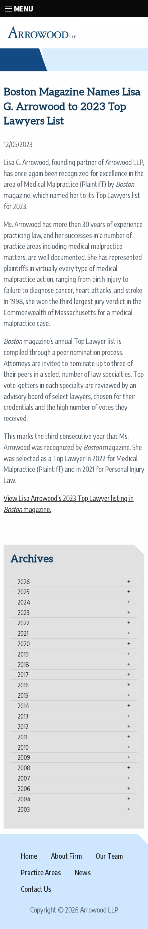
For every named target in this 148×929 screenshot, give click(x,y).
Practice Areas (41, 872)
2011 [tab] (22, 737)
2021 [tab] (23, 633)
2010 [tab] (23, 747)
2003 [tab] (24, 809)
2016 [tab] (23, 685)
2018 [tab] (23, 664)
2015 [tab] (23, 695)
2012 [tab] (23, 726)
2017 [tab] (23, 674)
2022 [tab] (23, 623)
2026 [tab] (24, 582)
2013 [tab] (23, 716)
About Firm (66, 856)
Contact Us (36, 889)
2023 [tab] (23, 612)
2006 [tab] (24, 788)
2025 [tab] (23, 592)
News (83, 872)
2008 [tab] (24, 768)
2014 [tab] (23, 706)
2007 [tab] (24, 778)
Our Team (109, 856)
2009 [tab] (24, 757)
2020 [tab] (24, 644)
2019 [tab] (23, 654)
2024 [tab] (24, 602)
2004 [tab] (24, 799)
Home (29, 856)
